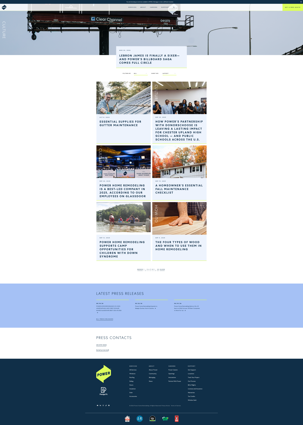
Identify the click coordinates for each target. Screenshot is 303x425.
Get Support (192, 370)
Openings (171, 374)
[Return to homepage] (4, 7)
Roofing (131, 377)
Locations (191, 374)
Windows (132, 374)
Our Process (192, 381)
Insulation (132, 389)
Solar (131, 392)
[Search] (174, 7)
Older (162, 269)
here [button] (157, 2)
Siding (131, 381)
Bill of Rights (192, 385)
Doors (131, 385)
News (151, 381)
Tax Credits (191, 396)
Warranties (191, 392)
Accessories (133, 396)
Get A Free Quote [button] (292, 7)
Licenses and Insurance (195, 389)
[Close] (301, 2)
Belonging (152, 377)
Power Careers (173, 370)
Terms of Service (176, 405)
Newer (140, 269)
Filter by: (127, 73)
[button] (301, 2)
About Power (153, 370)
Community (152, 374)
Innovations (172, 377)
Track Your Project (193, 377)
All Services (133, 370)
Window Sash (192, 400)
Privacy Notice (166, 405)
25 (158, 269)
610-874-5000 (101, 345)
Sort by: (155, 73)
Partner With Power (174, 381)
